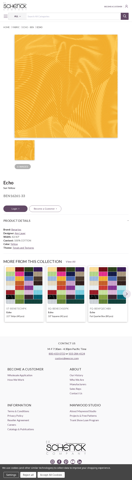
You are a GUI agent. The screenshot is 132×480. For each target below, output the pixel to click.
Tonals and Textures (23, 247)
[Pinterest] (66, 462)
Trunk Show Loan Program (84, 420)
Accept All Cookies (51, 475)
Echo (9, 312)
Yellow (14, 244)
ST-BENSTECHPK (16, 308)
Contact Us (76, 393)
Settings (11, 475)
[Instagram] (52, 462)
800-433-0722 (57, 353)
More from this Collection (32, 261)
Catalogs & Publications (20, 429)
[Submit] (124, 16)
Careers (11, 424)
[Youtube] (73, 462)
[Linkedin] (79, 462)
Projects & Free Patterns (83, 415)
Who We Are (77, 379)
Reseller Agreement (18, 420)
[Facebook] (59, 462)
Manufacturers (78, 384)
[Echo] (24, 285)
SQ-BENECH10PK (58, 308)
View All (70, 261)
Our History (76, 375)
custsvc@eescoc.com (67, 358)
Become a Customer (113, 7)
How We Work (15, 379)
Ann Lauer (20, 233)
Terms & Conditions (18, 411)
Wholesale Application (19, 375)
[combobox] (68, 16)
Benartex (16, 229)
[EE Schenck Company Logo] (66, 6)
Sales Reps (75, 388)
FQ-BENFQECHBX (100, 308)
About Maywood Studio (83, 411)
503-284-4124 (77, 353)
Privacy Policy (15, 415)
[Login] (127, 6)
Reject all (28, 475)
